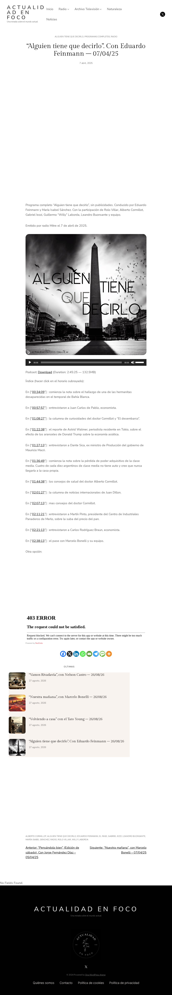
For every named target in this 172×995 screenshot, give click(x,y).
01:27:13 (38, 445)
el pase (103, 836)
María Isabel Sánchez (37, 839)
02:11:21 (38, 514)
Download (45, 372)
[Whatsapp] (83, 654)
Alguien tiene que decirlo (69, 36)
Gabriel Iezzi (115, 836)
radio (53, 839)
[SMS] (102, 654)
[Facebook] (63, 654)
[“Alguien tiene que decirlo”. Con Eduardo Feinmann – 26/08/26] (17, 748)
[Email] (89, 654)
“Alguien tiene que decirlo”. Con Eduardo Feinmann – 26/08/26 (76, 741)
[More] (109, 654)
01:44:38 (38, 482)
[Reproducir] (30, 362)
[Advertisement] (86, 107)
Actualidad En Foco (26, 12)
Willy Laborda (80, 839)
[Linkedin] (76, 654)
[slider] (140, 362)
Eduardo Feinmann (87, 836)
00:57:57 (38, 408)
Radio (114, 36)
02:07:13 (38, 503)
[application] (86, 362)
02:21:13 (38, 530)
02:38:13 (38, 541)
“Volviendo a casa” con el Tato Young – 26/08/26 (65, 719)
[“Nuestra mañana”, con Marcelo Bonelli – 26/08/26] (17, 704)
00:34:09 (38, 392)
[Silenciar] (132, 362)
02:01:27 (38, 492)
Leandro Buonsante (134, 836)
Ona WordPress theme (95, 974)
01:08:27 (38, 419)
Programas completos (97, 36)
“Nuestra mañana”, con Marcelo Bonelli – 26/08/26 (68, 697)
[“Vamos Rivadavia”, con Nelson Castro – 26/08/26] (17, 681)
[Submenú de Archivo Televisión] (101, 9)
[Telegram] (96, 654)
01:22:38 (38, 429)
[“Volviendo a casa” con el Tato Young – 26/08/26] (17, 726)
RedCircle (39, 643)
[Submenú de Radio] (68, 9)
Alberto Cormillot (36, 836)
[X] (70, 654)
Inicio (49, 9)
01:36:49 (38, 461)
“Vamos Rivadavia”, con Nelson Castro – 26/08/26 (66, 675)
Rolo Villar (64, 839)
